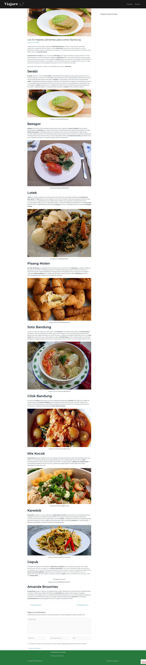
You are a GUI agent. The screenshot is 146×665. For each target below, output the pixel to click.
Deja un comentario (33, 42)
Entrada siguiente (83, 605)
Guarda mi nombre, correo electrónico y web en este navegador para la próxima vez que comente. (58, 643)
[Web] (81, 638)
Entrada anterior (35, 605)
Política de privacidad (57, 656)
